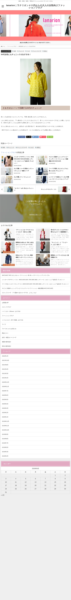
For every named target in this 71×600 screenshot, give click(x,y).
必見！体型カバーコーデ (9, 337)
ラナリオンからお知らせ (9, 328)
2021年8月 (5, 364)
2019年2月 (5, 456)
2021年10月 (5, 360)
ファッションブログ (6, 51)
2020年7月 (5, 390)
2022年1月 (5, 356)
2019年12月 (5, 421)
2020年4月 (5, 403)
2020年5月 (5, 399)
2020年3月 (5, 408)
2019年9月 (5, 434)
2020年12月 (5, 382)
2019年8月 (5, 438)
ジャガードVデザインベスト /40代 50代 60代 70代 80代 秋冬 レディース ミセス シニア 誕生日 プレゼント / (33, 279)
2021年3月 (5, 373)
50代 (15, 51)
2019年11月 (5, 425)
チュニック (21, 51)
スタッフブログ (6, 307)
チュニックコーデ (37, 51)
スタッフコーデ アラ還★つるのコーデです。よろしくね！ (19, 292)
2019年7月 (5, 443)
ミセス (28, 51)
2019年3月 (5, 451)
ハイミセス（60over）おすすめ (11, 311)
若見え (45, 51)
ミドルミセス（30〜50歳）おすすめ (12, 320)
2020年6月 (5, 395)
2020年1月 (5, 417)
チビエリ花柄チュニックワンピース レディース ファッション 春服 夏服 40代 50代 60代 (27, 288)
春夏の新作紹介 (6, 341)
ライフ (4, 324)
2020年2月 (5, 412)
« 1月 (2, 495)
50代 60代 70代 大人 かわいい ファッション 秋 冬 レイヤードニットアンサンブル (26, 275)
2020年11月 (5, 386)
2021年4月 (5, 369)
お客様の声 (5, 302)
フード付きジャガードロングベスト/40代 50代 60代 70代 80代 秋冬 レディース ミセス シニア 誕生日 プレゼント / (35, 284)
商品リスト (5, 333)
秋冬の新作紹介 (6, 346)
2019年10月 (5, 430)
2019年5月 (5, 447)
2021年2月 (5, 377)
